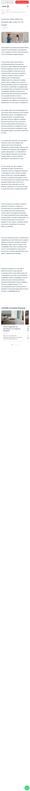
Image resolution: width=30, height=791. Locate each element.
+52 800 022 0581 (9, 2)
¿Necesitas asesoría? (22, 2)
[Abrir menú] (27, 6)
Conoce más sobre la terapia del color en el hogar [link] (13, 12)
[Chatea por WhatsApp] (27, 788)
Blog (7, 10)
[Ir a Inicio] (5, 6)
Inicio (2, 10)
